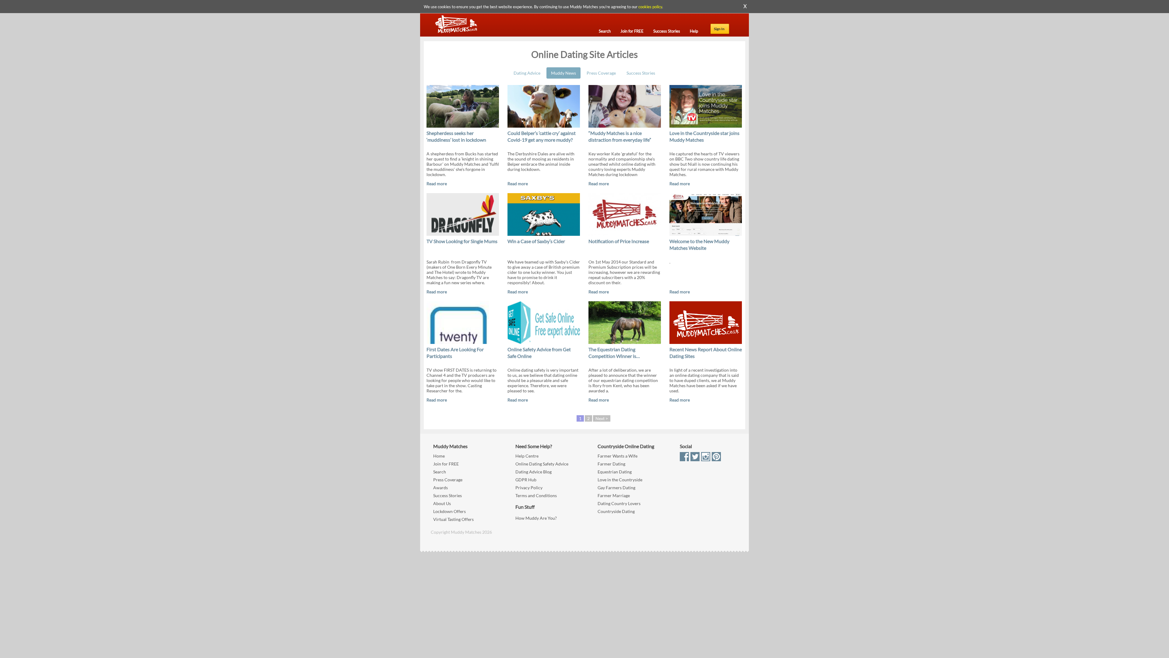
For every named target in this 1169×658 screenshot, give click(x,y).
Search (439, 471)
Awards (440, 487)
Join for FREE (446, 463)
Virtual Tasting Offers (453, 519)
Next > (601, 418)
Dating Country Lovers (619, 503)
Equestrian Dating (615, 471)
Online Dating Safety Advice (541, 463)
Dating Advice (527, 73)
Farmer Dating (611, 463)
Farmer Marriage (614, 495)
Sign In (719, 29)
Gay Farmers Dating (616, 487)
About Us (442, 503)
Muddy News (563, 73)
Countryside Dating (616, 511)
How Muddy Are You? (536, 518)
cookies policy (650, 6)
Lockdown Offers (449, 511)
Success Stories (641, 73)
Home (439, 455)
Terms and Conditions (536, 495)
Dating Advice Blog (533, 471)
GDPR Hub (525, 479)
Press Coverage (601, 73)
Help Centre (527, 455)
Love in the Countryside (620, 479)
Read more (437, 183)
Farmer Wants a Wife (617, 455)
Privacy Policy (528, 487)
